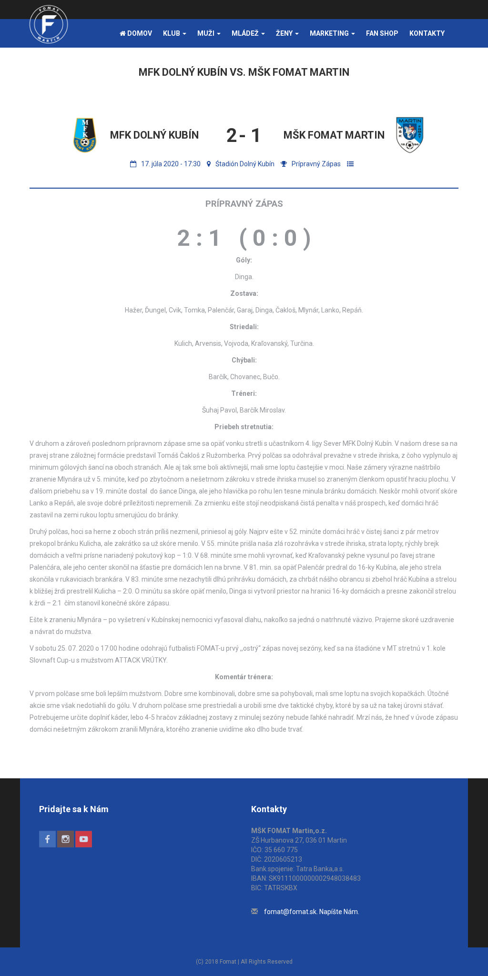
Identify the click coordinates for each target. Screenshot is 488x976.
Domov (139, 33)
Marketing (330, 33)
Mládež (246, 33)
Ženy (285, 33)
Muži (206, 33)
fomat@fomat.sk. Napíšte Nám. (311, 912)
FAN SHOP (382, 33)
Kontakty (427, 33)
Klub (172, 33)
